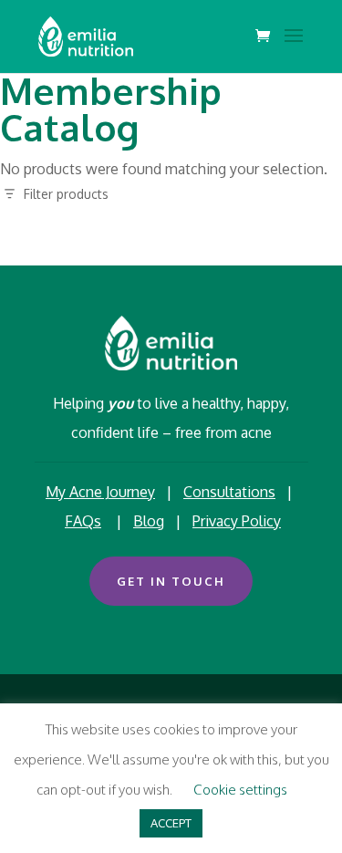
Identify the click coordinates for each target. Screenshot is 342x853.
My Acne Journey (100, 492)
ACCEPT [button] (171, 823)
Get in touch (171, 581)
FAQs (83, 521)
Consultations (229, 492)
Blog (148, 521)
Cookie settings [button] (240, 789)
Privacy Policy (236, 521)
